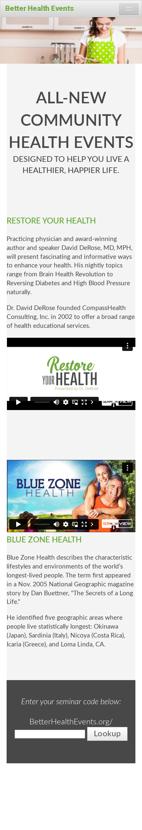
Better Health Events (39, 8)
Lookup (107, 734)
